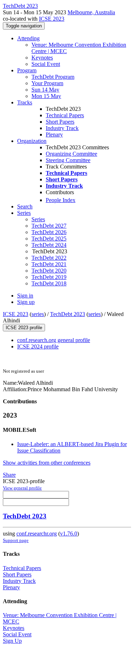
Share (9, 475)
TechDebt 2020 (48, 271)
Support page (16, 540)
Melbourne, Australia (91, 12)
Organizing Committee (71, 154)
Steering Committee (68, 160)
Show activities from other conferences (46, 463)
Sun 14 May (45, 90)
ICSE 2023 (51, 19)
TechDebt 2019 (48, 277)
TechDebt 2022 (48, 258)
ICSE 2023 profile (24, 327)
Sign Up (12, 641)
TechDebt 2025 (48, 238)
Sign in (25, 296)
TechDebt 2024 (48, 245)
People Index (60, 200)
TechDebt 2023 (67, 314)
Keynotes (42, 58)
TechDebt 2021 (48, 264)
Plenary (54, 134)
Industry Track (62, 128)
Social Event (45, 64)
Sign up (26, 302)
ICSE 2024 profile (38, 346)
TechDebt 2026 (48, 232)
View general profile (22, 488)
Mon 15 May (46, 96)
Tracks (24, 102)
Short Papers (60, 122)
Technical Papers (65, 115)
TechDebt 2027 (48, 226)
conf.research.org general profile (53, 340)
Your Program (47, 83)
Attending (28, 38)
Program (26, 70)
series (37, 314)
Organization (31, 141)
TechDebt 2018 (48, 283)
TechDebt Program (52, 77)
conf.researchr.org (36, 533)
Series (38, 219)
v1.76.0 (68, 533)
